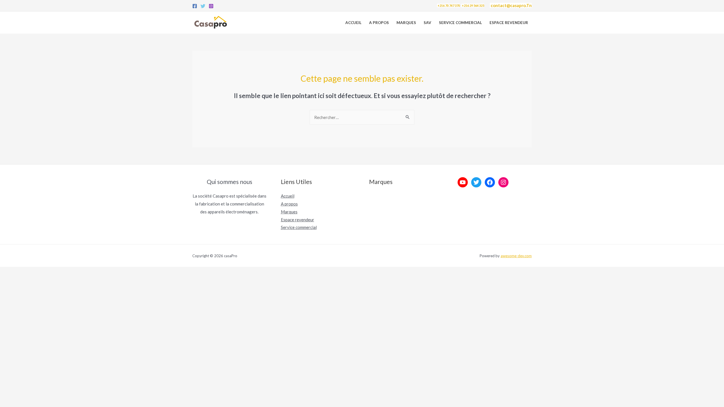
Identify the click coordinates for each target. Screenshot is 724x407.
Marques (406, 22)
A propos (379, 22)
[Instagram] (211, 6)
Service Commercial (460, 22)
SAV (427, 22)
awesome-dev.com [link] (516, 256)
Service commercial (299, 227)
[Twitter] (203, 6)
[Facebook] (194, 6)
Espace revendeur (509, 22)
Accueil (353, 22)
